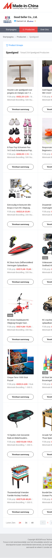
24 (20, 523)
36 (26, 522)
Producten (30, 29)
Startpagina (11, 29)
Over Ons (44, 29)
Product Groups (15, 45)
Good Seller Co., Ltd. (26, 17)
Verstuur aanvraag (20, 109)
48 (32, 522)
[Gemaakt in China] (21, 5)
